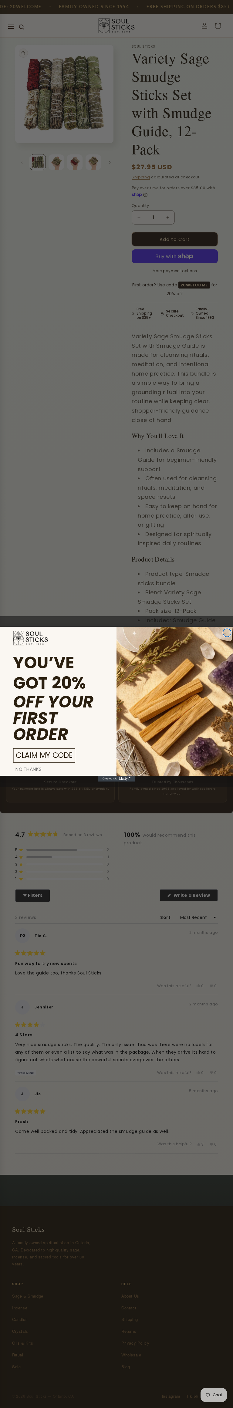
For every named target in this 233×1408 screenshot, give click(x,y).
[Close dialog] (227, 633)
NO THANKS (28, 769)
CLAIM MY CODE (44, 755)
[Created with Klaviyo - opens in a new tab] (116, 778)
